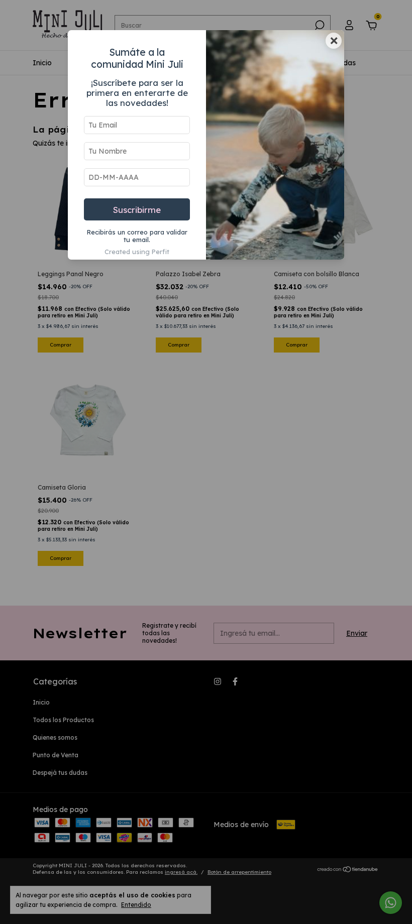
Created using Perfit (137, 252)
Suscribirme (137, 209)
